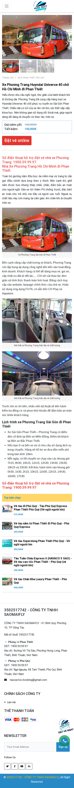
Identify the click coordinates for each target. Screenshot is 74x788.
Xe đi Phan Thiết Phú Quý (31, 78)
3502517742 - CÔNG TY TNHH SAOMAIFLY (33, 777)
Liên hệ (11, 702)
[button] (66, 43)
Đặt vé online (16, 140)
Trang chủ (8, 78)
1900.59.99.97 (19, 646)
